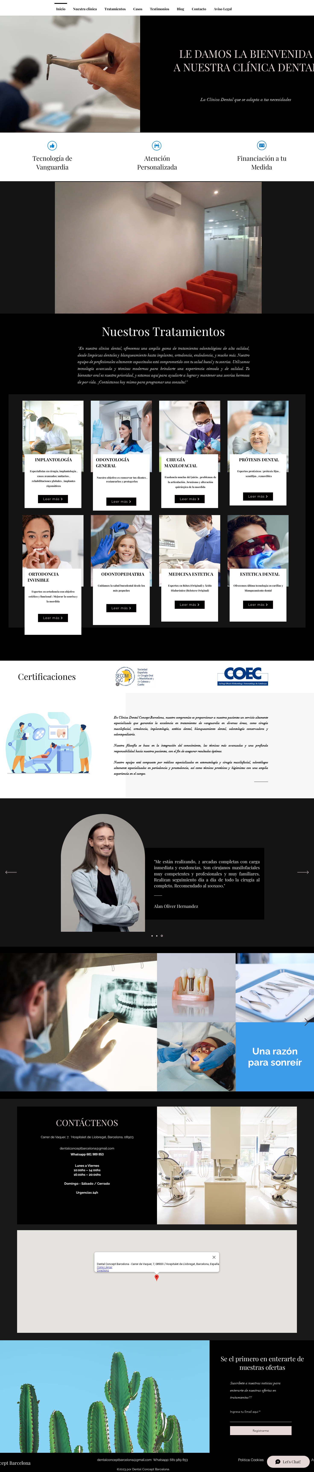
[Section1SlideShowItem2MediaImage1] (157, 936)
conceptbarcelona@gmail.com (129, 1460)
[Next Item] (306, 1022)
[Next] (303, 873)
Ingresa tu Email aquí (244, 1411)
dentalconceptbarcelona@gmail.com (87, 1148)
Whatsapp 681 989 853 (87, 1154)
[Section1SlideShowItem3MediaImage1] (162, 935)
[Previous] (11, 873)
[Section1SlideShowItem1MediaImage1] (152, 935)
